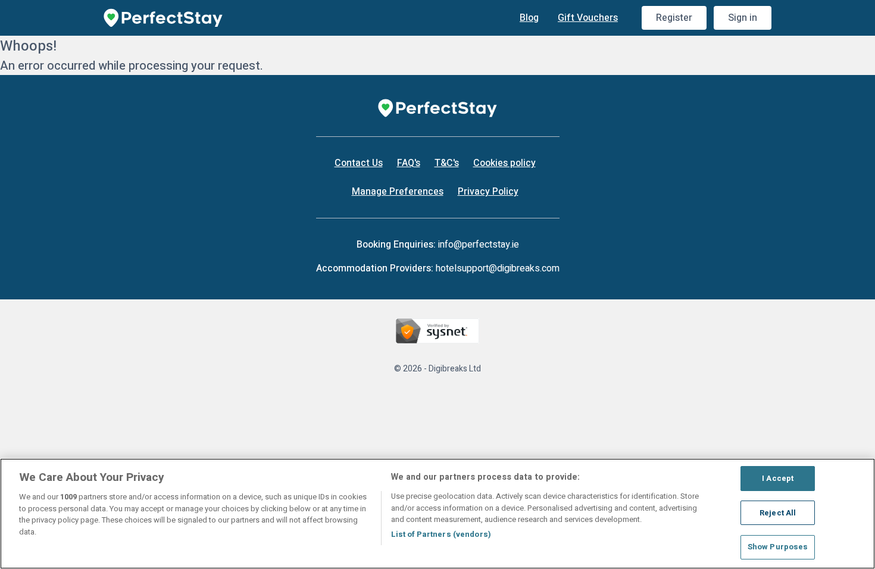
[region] (437, 513)
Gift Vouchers (588, 18)
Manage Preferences (397, 192)
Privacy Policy (488, 192)
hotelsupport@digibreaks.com (498, 268)
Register (674, 18)
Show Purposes (778, 546)
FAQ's (408, 163)
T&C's (447, 163)
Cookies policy (504, 163)
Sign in (742, 18)
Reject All (778, 512)
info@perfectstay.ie (478, 244)
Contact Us (359, 163)
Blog (529, 18)
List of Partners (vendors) (441, 534)
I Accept (777, 478)
